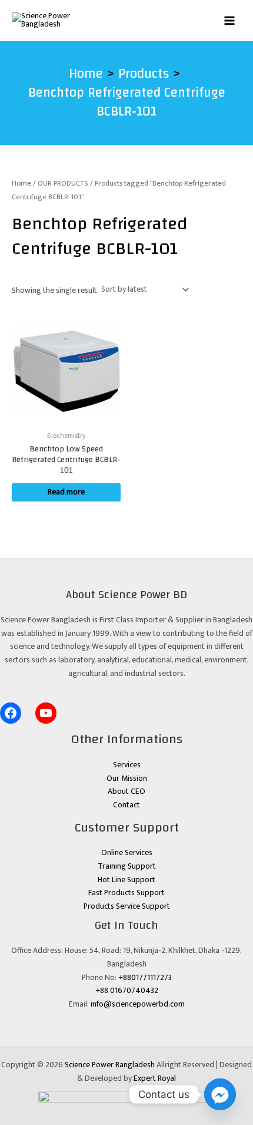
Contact (126, 805)
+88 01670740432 (126, 990)
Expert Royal (155, 1078)
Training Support (127, 866)
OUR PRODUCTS (63, 183)
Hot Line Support (126, 879)
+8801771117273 (145, 977)
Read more (66, 492)
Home (21, 183)
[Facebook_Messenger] (220, 1094)
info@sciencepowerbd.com (138, 1004)
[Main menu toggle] (229, 20)
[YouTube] (45, 713)
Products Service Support (127, 906)
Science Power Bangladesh (110, 1064)
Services (127, 764)
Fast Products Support (126, 892)
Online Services (126, 852)
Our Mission (126, 778)
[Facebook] (10, 713)
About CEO (126, 791)
